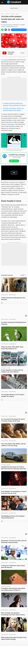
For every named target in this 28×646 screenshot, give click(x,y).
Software (12, 13)
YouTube (5, 60)
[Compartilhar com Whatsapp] (2, 30)
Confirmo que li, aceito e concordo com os (14, 33)
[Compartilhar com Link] (9, 30)
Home (2, 13)
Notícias (7, 13)
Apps (17, 13)
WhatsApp (10, 124)
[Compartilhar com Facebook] (5, 30)
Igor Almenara (7, 24)
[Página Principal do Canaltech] (14, 3)
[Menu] (2, 2)
